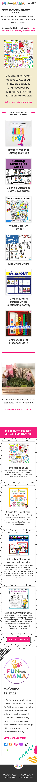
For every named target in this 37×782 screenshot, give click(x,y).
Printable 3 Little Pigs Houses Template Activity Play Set (18, 401)
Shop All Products (18, 640)
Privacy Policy (26, 776)
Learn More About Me (14, 738)
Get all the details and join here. (18, 102)
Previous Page (14, 409)
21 (32, 409)
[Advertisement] (18, 466)
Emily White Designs (25, 777)
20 (29, 409)
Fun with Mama (13, 3)
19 (27, 409)
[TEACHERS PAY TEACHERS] (6, 750)
